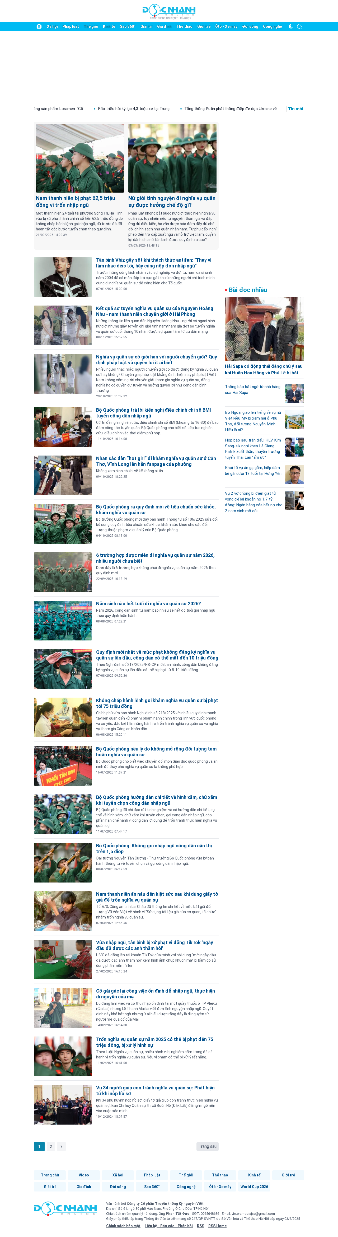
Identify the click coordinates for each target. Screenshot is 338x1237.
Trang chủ (50, 1175)
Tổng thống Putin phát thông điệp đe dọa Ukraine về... (189, 108)
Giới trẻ (203, 26)
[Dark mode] (291, 26)
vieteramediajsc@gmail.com (253, 1214)
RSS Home (217, 1226)
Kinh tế (109, 26)
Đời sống (250, 26)
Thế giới (91, 26)
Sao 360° (127, 26)
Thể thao (184, 26)
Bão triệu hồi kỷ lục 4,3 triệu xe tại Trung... (93, 108)
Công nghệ (272, 26)
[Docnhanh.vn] (65, 1210)
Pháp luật (71, 26)
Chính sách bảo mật (123, 1226)
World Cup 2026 (254, 1187)
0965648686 (210, 1214)
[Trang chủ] (39, 26)
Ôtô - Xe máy (226, 26)
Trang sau (208, 1146)
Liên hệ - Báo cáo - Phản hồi (169, 1226)
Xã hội (52, 26)
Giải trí (146, 26)
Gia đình (164, 26)
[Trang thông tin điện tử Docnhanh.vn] (169, 11)
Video (84, 1175)
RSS (200, 1226)
